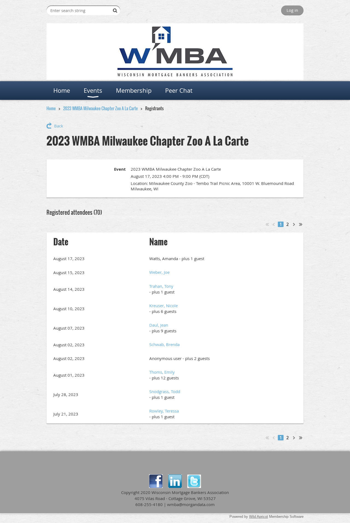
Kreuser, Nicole (163, 305)
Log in (292, 10)
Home (51, 108)
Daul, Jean (158, 325)
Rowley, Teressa (164, 411)
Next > (294, 224)
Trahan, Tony (161, 286)
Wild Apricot (258, 517)
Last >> (301, 224)
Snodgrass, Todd (164, 391)
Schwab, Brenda (164, 344)
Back (58, 126)
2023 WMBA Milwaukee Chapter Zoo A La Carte (100, 108)
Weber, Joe (159, 272)
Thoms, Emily (162, 372)
